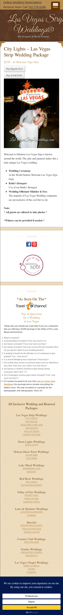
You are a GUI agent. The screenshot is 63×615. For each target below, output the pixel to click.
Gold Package (31, 542)
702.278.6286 (37, 7)
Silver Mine (32, 455)
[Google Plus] (34, 246)
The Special (31, 422)
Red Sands (31, 482)
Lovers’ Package (31, 435)
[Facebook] (28, 246)
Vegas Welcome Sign (31, 425)
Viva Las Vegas (31, 431)
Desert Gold (31, 495)
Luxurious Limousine (31, 512)
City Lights (31, 418)
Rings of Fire (32, 499)
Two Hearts (31, 428)
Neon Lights (31, 445)
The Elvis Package (31, 529)
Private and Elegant (31, 525)
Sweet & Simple (31, 566)
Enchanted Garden (31, 552)
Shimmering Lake (31, 468)
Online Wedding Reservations (22, 2)
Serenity (31, 472)
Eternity (31, 572)
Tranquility (31, 556)
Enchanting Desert (31, 485)
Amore (31, 569)
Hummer (31, 515)
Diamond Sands (31, 502)
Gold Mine (31, 458)
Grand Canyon (32, 532)
